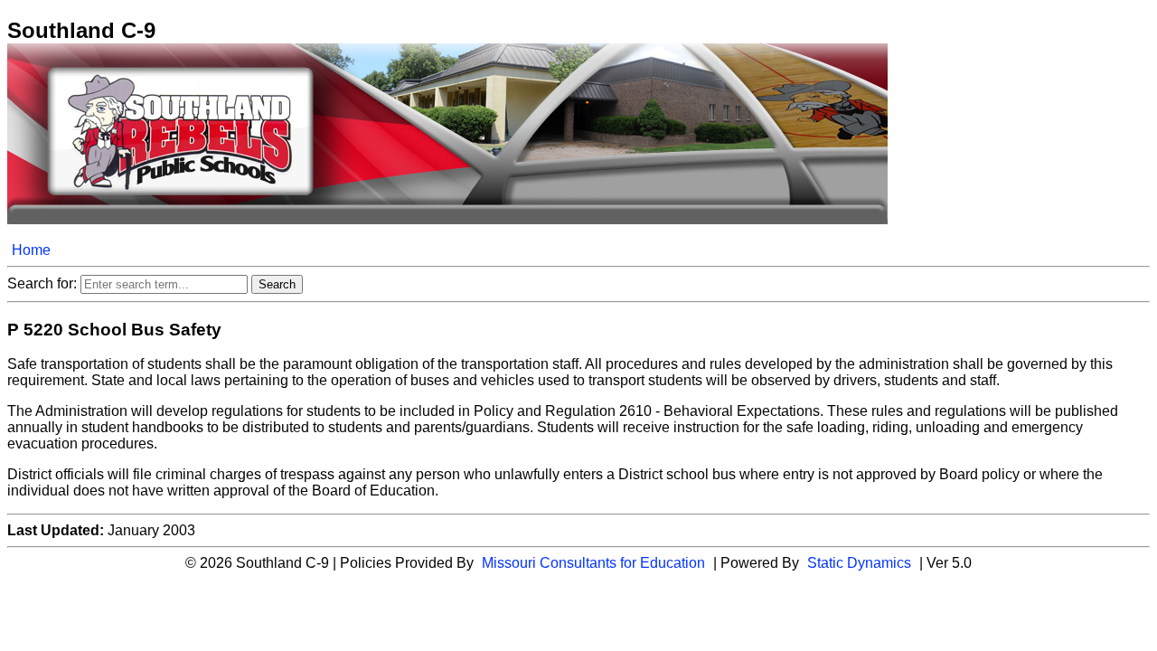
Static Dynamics (859, 563)
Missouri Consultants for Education (593, 563)
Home (31, 250)
